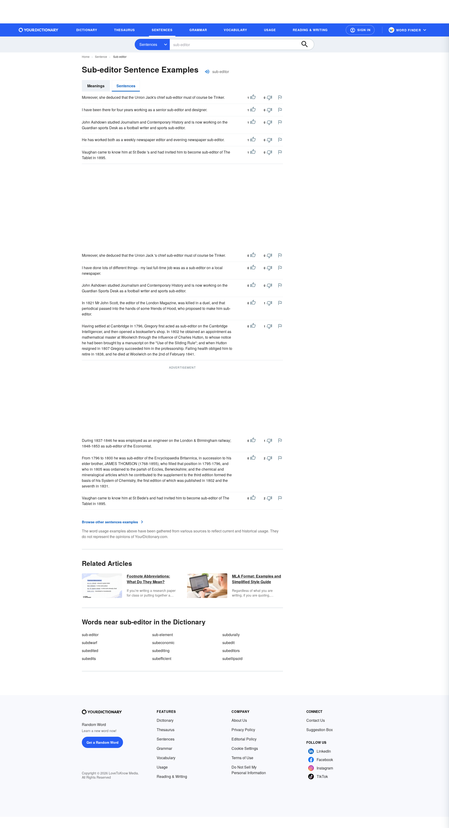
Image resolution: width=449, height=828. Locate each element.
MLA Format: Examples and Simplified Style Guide (256, 578)
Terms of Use (242, 757)
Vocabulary (166, 757)
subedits (89, 658)
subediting (161, 650)
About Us (239, 720)
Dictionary (165, 720)
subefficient (161, 658)
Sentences (148, 44)
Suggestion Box (319, 729)
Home (86, 57)
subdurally (231, 634)
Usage (162, 767)
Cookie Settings (245, 748)
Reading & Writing (172, 776)
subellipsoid (232, 658)
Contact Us (315, 720)
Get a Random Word (103, 742)
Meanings (96, 85)
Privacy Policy (243, 729)
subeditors (231, 650)
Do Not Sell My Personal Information (249, 769)
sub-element (162, 634)
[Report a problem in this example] (280, 97)
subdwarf (89, 642)
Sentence (101, 57)
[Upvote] (253, 98)
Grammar (164, 748)
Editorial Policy (244, 739)
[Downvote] (269, 98)
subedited (90, 650)
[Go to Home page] (38, 30)
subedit (228, 642)
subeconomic (163, 642)
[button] (360, 30)
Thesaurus (165, 729)
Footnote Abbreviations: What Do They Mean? (148, 578)
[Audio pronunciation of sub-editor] (207, 71)
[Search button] (307, 44)
